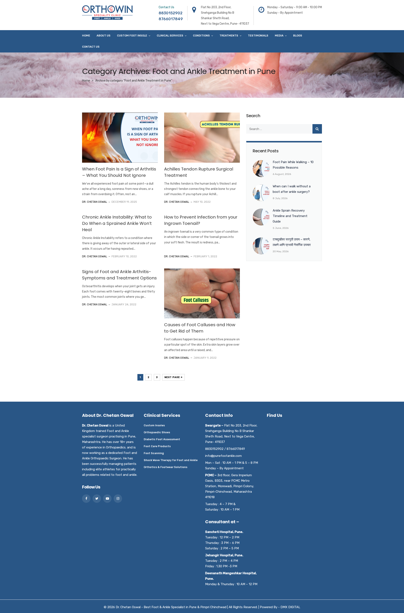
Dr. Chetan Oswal (94, 201)
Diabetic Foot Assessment (162, 439)
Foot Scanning (154, 453)
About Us (103, 35)
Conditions (201, 35)
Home (86, 35)
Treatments (228, 35)
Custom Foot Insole (132, 35)
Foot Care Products (157, 446)
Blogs (297, 35)
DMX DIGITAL (290, 607)
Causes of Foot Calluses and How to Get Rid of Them (199, 328)
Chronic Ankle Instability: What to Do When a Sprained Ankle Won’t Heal (117, 223)
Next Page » (173, 377)
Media (279, 35)
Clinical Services (170, 35)
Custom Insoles (154, 425)
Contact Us (91, 46)
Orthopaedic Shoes (157, 432)
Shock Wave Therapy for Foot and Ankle (171, 460)
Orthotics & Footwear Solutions (165, 467)
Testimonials (258, 35)
